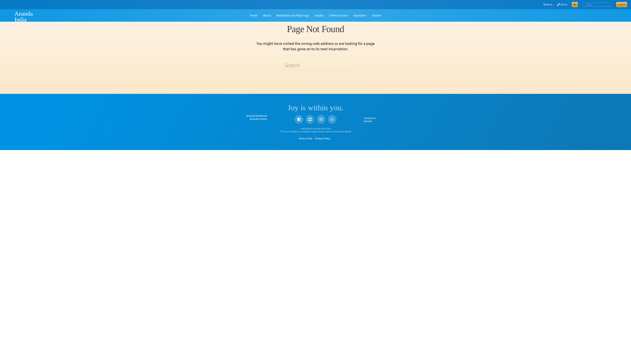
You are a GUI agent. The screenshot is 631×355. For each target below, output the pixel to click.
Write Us (547, 4)
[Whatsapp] (332, 119)
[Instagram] (321, 119)
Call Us (563, 4)
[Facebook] (298, 119)
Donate (622, 4)
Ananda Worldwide (256, 115)
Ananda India (23, 16)
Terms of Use (305, 138)
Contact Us (369, 118)
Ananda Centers (258, 118)
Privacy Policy (322, 138)
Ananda (8, 16)
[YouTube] (309, 119)
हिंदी (574, 4)
